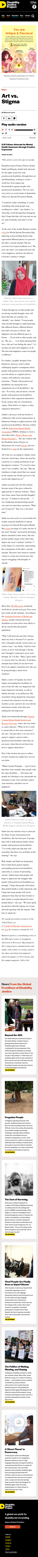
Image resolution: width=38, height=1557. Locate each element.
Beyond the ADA (13, 1035)
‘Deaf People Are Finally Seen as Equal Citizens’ (18, 1283)
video (14, 448)
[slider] (15, 130)
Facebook (8, 1543)
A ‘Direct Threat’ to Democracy (15, 1451)
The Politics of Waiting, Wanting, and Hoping (17, 1368)
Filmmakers (15, 15)
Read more (10, 1070)
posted (8, 528)
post (4, 232)
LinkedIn (7, 1537)
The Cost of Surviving (16, 1199)
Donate (12, 1527)
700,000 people (17, 606)
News (21, 15)
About (8, 15)
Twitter (7, 1549)
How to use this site (11, 1552)
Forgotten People (14, 1117)
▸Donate (27, 15)
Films (3, 15)
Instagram (8, 1540)
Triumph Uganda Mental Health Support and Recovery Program (18, 720)
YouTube (7, 1546)
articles (24, 445)
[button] (33, 16)
